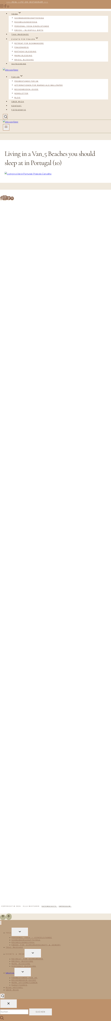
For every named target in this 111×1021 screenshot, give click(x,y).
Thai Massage (20, 34)
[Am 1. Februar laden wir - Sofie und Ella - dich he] (55, 429)
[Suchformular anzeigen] (5, 116)
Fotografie (18, 110)
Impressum (65, 906)
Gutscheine (18, 64)
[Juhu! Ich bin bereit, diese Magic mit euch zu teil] (8, 244)
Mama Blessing (23, 56)
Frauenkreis (21, 47)
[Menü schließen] (1, 922)
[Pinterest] (8, 7)
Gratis (10, 973)
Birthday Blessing (25, 52)
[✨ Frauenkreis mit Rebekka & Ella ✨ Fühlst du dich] (71, 423)
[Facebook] (5, 7)
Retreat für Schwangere (29, 43)
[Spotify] (12, 199)
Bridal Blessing (24, 60)
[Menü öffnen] (6, 127)
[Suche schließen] (8, 1003)
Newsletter (21, 93)
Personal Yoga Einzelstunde (31, 26)
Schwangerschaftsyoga (29, 18)
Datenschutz (49, 906)
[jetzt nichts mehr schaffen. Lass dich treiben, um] (40, 277)
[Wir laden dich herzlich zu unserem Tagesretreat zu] (103, 556)
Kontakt (16, 106)
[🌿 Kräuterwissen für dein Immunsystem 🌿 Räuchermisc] (87, 495)
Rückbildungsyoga (25, 22)
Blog (17, 98)
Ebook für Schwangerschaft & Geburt (36, 945)
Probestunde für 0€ (26, 81)
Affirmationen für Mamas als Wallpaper (38, 85)
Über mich (17, 102)
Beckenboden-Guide (26, 89)
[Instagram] (1, 7)
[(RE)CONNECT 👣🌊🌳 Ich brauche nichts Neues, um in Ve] (24, 287)
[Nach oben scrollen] (3, 917)
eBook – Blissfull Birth (28, 30)
